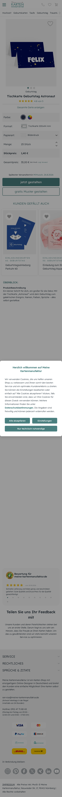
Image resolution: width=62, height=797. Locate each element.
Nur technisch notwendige (31, 428)
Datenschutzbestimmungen (19, 407)
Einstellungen (45, 420)
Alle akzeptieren (17, 420)
